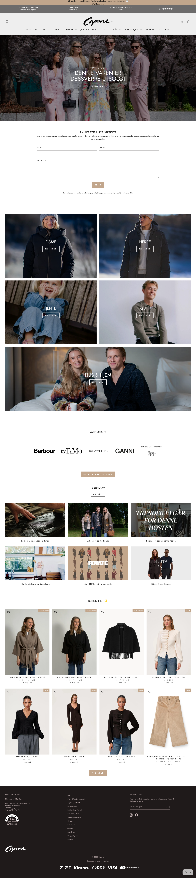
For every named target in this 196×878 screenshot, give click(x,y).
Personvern (71, 825)
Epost (102, 148)
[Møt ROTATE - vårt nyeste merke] (98, 563)
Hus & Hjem (132, 29)
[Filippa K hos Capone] (161, 563)
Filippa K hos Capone (161, 584)
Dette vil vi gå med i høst (98, 540)
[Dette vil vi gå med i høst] (98, 520)
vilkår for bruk (122, 193)
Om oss (70, 828)
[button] (167, 9)
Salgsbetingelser (73, 814)
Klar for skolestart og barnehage (35, 584)
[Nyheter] (51, 246)
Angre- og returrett (73, 802)
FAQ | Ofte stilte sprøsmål (76, 799)
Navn (40, 148)
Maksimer (106, 861)
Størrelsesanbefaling (74, 817)
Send (98, 185)
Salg (46, 29)
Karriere (70, 839)
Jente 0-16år (89, 29)
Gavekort (33, 29)
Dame (56, 29)
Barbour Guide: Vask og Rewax (35, 540)
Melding (41, 160)
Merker (150, 29)
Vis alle (98, 494)
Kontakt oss (71, 832)
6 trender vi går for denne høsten (161, 540)
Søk (68, 795)
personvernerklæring (108, 193)
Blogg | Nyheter (72, 836)
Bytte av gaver (72, 806)
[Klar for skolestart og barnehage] (35, 563)
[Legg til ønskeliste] (8, 612)
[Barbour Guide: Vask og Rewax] (35, 520)
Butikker (164, 29)
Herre (70, 29)
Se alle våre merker (98, 474)
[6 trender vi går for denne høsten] (161, 520)
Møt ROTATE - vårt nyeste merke (98, 584)
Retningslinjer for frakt (74, 810)
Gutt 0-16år (111, 29)
